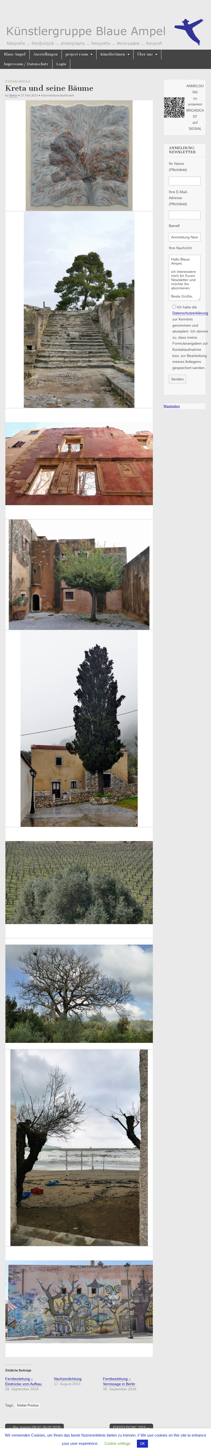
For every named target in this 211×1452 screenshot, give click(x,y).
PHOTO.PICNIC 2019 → (131, 1427)
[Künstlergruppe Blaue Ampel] (105, 25)
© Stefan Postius (17, 81)
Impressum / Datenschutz (26, 64)
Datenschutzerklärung (190, 313)
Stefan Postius (28, 1405)
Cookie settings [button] (117, 1443)
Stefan (13, 95)
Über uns (145, 54)
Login (61, 64)
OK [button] (142, 1444)
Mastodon (172, 406)
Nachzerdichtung (68, 1379)
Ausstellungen (45, 54)
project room (77, 54)
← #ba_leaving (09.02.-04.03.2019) (34, 1427)
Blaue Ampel (14, 54)
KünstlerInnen (112, 54)
